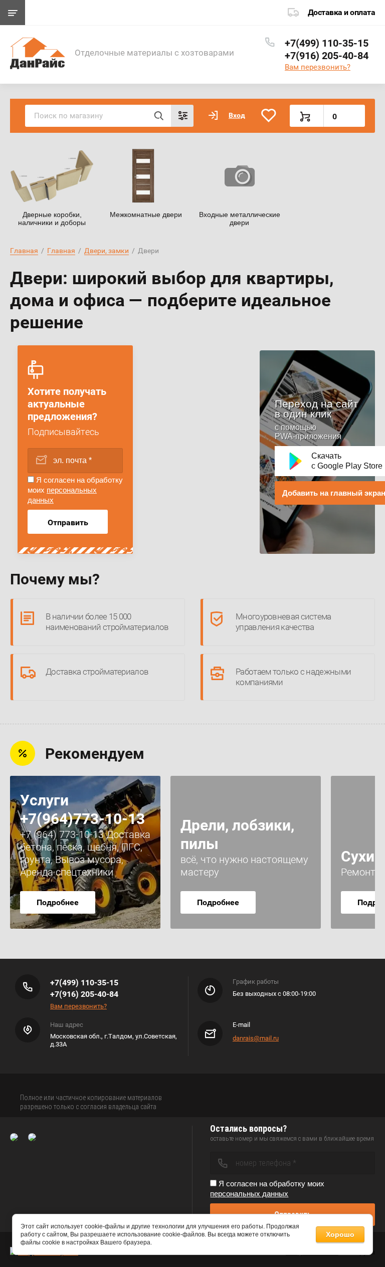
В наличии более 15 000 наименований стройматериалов (107, 621)
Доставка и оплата (341, 12)
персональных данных (249, 1193)
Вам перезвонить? (317, 67)
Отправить (68, 522)
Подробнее (58, 902)
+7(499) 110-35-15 (326, 43)
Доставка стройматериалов (97, 672)
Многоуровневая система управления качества (283, 621)
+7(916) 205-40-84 (326, 56)
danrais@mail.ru (256, 1038)
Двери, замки (106, 251)
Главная (24, 251)
